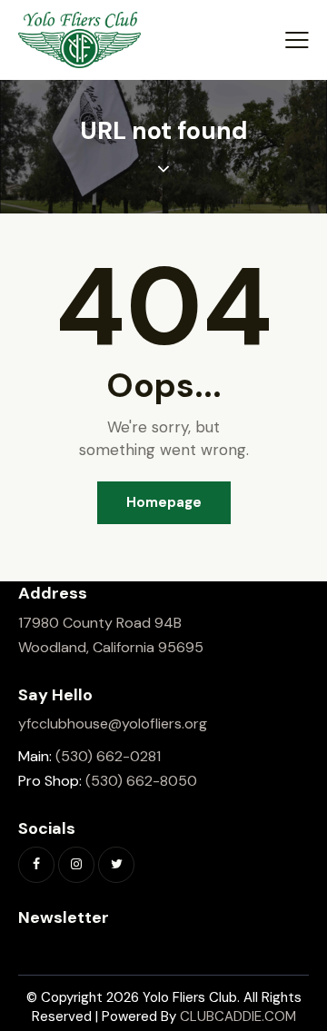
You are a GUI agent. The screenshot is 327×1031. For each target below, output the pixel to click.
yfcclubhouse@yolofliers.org (112, 723)
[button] (297, 40)
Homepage (164, 502)
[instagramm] (76, 865)
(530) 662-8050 (141, 780)
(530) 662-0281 (108, 756)
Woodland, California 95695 (110, 647)
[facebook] (36, 865)
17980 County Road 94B (100, 622)
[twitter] (116, 865)
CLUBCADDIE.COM (238, 1016)
